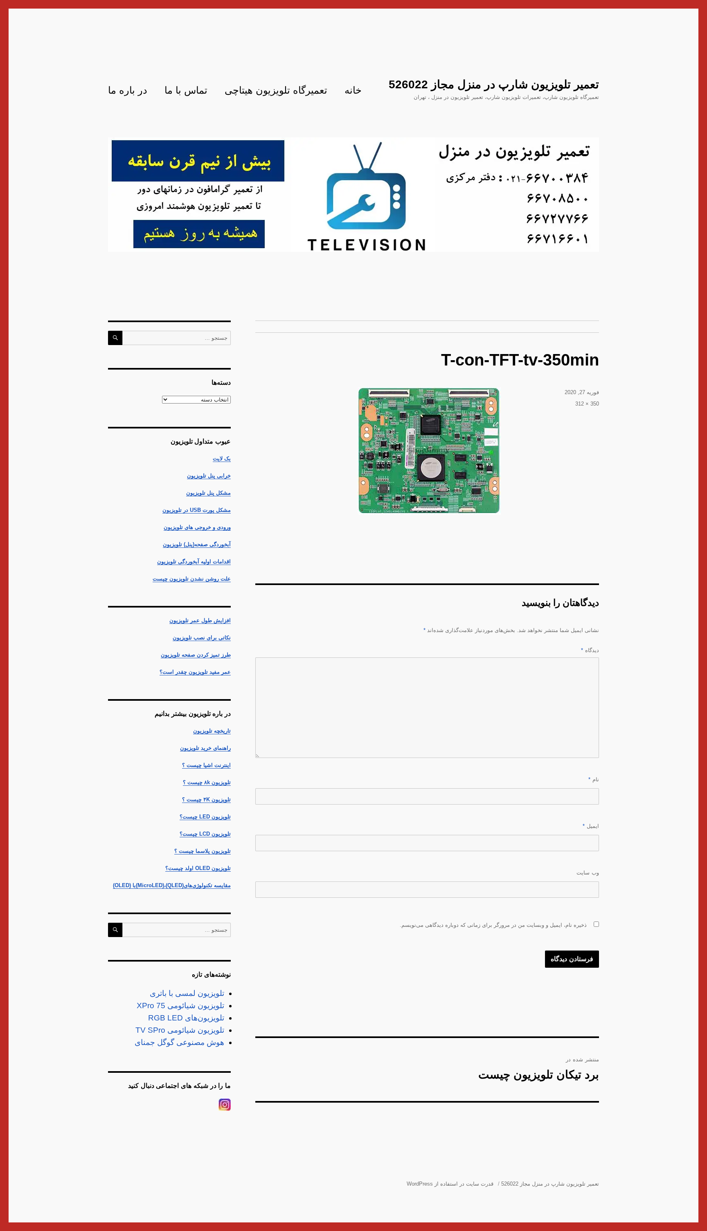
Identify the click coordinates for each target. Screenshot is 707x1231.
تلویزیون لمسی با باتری (187, 993)
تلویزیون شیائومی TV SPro (179, 1030)
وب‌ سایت (587, 873)
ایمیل (591, 826)
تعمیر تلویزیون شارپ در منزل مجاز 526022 (494, 84)
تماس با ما (185, 90)
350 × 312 (587, 404)
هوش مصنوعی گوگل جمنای (179, 1042)
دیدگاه (590, 650)
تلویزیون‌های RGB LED (186, 1018)
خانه (353, 90)
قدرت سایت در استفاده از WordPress (450, 1184)
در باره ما (127, 90)
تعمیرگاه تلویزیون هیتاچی (276, 90)
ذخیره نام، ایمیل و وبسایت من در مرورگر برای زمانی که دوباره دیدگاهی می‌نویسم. (493, 925)
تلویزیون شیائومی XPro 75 (180, 1005)
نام (593, 779)
